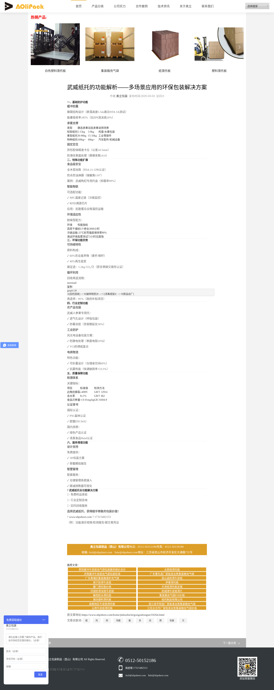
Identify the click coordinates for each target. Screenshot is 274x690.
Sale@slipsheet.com (126, 552)
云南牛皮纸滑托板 (102, 608)
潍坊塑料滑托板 (102, 599)
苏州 (59, 669)
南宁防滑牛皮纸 (102, 582)
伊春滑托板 (172, 582)
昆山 (65, 669)
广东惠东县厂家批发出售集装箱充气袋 (172, 573)
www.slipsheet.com (80, 516)
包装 (172, 620)
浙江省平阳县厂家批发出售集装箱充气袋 (172, 603)
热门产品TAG (77, 669)
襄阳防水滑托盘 (102, 595)
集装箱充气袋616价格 (172, 595)
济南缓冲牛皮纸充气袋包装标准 (102, 573)
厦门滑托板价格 (102, 586)
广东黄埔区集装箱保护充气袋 (102, 578)
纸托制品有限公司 (172, 599)
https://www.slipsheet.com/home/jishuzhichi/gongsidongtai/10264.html (123, 614)
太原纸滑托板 (172, 569)
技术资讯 (164, 6)
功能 (118, 620)
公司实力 (120, 6)
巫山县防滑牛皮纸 (172, 578)
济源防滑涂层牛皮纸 (102, 591)
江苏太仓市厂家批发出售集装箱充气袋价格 (172, 608)
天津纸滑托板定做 (172, 586)
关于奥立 (186, 6)
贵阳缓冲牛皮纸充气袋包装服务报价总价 (102, 569)
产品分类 (98, 6)
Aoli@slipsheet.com (101, 552)
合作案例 (142, 6)
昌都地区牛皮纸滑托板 (102, 603)
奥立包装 (121, 96)
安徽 (52, 669)
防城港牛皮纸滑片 (172, 591)
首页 (79, 6)
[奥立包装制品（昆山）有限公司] (24, 6)
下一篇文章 (229, 643)
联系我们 (208, 6)
